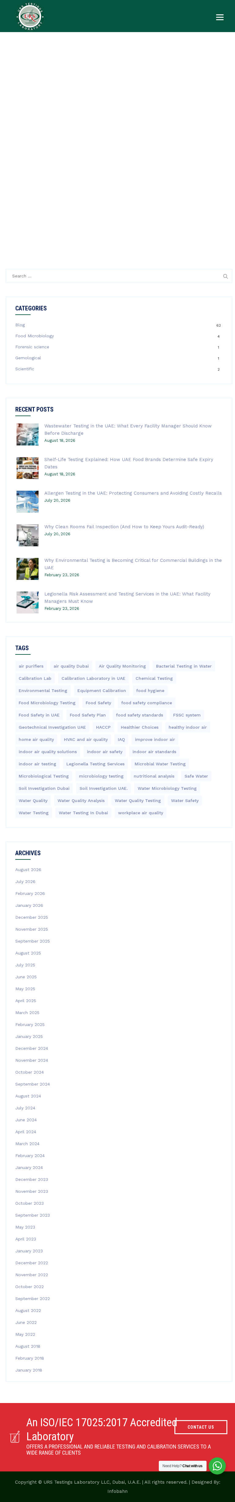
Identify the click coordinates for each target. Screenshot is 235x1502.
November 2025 (31, 929)
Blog (20, 324)
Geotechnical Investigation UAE (52, 727)
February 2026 (30, 893)
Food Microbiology (34, 335)
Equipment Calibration (101, 690)
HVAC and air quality (86, 739)
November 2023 (31, 1191)
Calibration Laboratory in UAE (93, 678)
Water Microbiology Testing (167, 788)
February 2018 (29, 1358)
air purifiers (31, 666)
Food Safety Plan (88, 715)
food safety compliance (146, 702)
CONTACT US (201, 1427)
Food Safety (98, 702)
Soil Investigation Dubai (44, 788)
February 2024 (30, 1155)
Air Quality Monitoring (122, 666)
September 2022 (32, 1298)
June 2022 (26, 1322)
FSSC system (187, 715)
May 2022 (25, 1334)
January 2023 (29, 1250)
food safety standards (139, 715)
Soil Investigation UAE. (104, 788)
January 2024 (29, 1167)
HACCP (103, 727)
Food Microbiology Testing (47, 702)
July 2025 (25, 964)
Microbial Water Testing (160, 763)
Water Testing (34, 812)
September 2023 (32, 1215)
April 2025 (25, 1000)
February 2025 (30, 1024)
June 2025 (26, 976)
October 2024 (29, 1072)
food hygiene (150, 690)
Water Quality (33, 800)
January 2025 (29, 1036)
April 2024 (25, 1131)
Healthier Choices (140, 727)
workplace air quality (140, 812)
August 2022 (28, 1310)
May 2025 (25, 988)
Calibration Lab (35, 678)
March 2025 (27, 1012)
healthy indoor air (188, 727)
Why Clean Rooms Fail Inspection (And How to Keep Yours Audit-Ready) (124, 526)
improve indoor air (155, 739)
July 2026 (25, 881)
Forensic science (32, 346)
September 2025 (32, 941)
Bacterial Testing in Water (184, 666)
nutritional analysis (154, 776)
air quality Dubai (71, 666)
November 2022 (31, 1274)
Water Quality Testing (138, 800)
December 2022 (31, 1262)
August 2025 (28, 953)
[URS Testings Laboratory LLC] (30, 16)
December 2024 (31, 1048)
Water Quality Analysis (81, 800)
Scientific (24, 368)
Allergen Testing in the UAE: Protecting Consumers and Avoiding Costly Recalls (133, 493)
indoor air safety (104, 751)
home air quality (36, 739)
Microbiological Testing (44, 776)
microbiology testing (101, 776)
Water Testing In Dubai (83, 812)
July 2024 (25, 1107)
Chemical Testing (154, 678)
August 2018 (27, 1346)
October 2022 (29, 1286)
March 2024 (27, 1143)
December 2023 (31, 1179)
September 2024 (32, 1084)
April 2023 (25, 1238)
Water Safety (185, 800)
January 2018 (28, 1370)
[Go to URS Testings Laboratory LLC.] (195, 103)
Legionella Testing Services (95, 763)
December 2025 (31, 917)
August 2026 (28, 869)
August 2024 (28, 1096)
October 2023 (29, 1203)
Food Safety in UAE (39, 715)
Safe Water (196, 776)
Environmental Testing (43, 690)
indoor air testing (37, 763)
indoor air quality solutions (48, 751)
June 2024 (26, 1119)
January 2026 (29, 905)
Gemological (28, 357)
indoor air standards (154, 751)
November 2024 (31, 1060)
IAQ (121, 739)
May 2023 (25, 1227)
